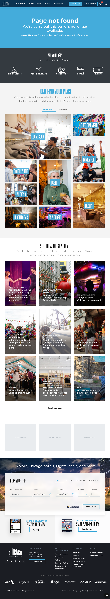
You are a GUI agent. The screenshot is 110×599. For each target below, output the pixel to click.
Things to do (62, 74)
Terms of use (93, 591)
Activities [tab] (93, 481)
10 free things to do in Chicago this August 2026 (20, 393)
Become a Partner (62, 563)
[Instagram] (15, 561)
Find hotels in (16, 490)
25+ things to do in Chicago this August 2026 (88, 345)
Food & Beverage (39, 74)
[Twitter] (11, 561)
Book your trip (91, 4)
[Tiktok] (23, 561)
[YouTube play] (19, 561)
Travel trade (59, 557)
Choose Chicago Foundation (79, 565)
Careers (76, 555)
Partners (58, 560)
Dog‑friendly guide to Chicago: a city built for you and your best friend (54, 344)
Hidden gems (21, 217)
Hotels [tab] (59, 481)
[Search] (105, 3)
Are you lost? (55, 55)
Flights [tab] (69, 481)
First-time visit (89, 125)
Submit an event (96, 555)
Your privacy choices (79, 591)
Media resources (79, 558)
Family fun (89, 159)
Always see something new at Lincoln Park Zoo (89, 393)
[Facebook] (7, 561)
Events (98, 74)
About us (76, 552)
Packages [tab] (80, 481)
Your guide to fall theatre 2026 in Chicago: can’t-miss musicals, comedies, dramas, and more (20, 295)
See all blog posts (55, 408)
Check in (36, 490)
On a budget (55, 217)
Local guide (38, 136)
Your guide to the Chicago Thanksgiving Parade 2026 (55, 297)
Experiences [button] (49, 109)
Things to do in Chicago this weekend (89, 298)
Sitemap (102, 591)
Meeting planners (61, 554)
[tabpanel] (55, 499)
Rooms (81, 490)
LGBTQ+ (55, 182)
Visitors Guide (75, 4)
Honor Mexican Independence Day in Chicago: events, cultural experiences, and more (20, 342)
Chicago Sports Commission (60, 567)
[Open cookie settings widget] (106, 595)
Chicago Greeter (79, 561)
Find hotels (91, 507)
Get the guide (87, 529)
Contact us (37, 562)
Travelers (93, 490)
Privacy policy (66, 591)
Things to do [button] (34, 4)
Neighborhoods (14, 74)
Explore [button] (20, 4)
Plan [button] (47, 4)
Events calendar (96, 552)
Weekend (21, 194)
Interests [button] (62, 109)
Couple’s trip (21, 171)
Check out (60, 490)
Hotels (80, 74)
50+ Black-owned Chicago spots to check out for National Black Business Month (55, 391)
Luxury (89, 205)
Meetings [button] (58, 4)
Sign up (36, 529)
